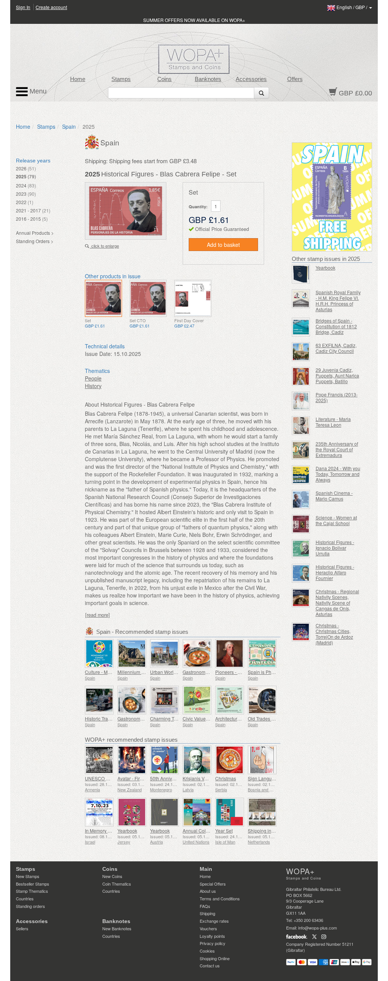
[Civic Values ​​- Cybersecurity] (197, 700)
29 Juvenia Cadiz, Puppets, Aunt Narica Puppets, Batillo (337, 375)
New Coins (112, 876)
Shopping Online (215, 958)
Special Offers (213, 884)
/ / (352, 7)
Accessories (251, 79)
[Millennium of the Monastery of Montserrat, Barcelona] (131, 653)
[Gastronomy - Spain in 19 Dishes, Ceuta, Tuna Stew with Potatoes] (131, 700)
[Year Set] (229, 812)
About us (208, 891)
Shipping (207, 913)
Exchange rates (214, 921)
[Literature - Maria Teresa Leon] (301, 425)
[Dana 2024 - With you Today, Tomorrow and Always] (301, 474)
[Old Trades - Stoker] (262, 700)
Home (77, 79)
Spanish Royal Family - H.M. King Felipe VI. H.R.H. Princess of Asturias (338, 300)
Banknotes (208, 79)
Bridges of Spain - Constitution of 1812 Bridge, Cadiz (336, 326)
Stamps (121, 79)
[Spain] (92, 141)
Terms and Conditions (220, 898)
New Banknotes (116, 928)
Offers (295, 79)
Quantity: (198, 206)
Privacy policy (212, 943)
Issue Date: (98, 353)
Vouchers (208, 928)
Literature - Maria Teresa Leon (333, 422)
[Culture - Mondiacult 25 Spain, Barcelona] (99, 653)
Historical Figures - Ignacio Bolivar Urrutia (335, 548)
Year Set (224, 830)
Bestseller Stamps (32, 884)
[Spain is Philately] (262, 653)
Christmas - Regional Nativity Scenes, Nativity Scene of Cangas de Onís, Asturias (337, 602)
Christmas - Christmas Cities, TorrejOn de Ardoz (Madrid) (334, 634)
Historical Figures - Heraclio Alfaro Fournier (335, 572)
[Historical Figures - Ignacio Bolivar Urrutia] (301, 548)
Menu (37, 91)
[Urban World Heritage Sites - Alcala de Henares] (164, 653)
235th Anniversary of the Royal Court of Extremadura (337, 449)
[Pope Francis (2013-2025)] (301, 400)
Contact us (210, 965)
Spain (69, 126)
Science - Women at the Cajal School (336, 520)
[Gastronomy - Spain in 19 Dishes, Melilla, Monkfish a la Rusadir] (197, 653)
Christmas (225, 778)
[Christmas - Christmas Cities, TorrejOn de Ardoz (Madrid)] (301, 631)
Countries (25, 898)
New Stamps (27, 876)
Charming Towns (167, 718)
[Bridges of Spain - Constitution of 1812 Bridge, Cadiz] (301, 327)
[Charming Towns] (164, 700)
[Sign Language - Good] (262, 759)
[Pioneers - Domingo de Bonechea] (229, 653)
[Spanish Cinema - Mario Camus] (301, 499)
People (93, 378)
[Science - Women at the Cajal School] (301, 524)
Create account (51, 7)
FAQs (205, 906)
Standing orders (30, 906)
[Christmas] (229, 759)
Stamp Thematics (32, 891)
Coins (164, 79)
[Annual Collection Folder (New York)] (197, 812)
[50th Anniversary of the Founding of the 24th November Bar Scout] (164, 759)
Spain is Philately (265, 672)
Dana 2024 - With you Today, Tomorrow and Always (338, 474)
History (93, 386)
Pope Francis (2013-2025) (337, 397)
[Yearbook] (131, 812)
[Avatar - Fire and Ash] (131, 759)
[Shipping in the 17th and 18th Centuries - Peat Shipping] (262, 812)
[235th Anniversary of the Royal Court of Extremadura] (301, 450)
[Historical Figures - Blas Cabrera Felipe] (103, 298)
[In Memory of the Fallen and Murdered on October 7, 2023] (99, 812)
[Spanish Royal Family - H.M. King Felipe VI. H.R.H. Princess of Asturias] (301, 298)
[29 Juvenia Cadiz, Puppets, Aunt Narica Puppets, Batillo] (301, 376)
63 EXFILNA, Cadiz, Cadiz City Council (336, 348)
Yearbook (127, 830)
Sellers (22, 928)
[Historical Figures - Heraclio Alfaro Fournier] (301, 573)
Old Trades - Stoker (267, 718)
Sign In (23, 7)
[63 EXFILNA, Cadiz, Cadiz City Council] (301, 351)
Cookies (207, 951)
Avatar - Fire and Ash (139, 778)
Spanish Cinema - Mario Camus (334, 496)
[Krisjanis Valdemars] (197, 759)
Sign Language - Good (271, 778)
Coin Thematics (116, 884)
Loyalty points (212, 936)
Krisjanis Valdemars (203, 778)
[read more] (97, 614)
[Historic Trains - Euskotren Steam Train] (99, 700)
